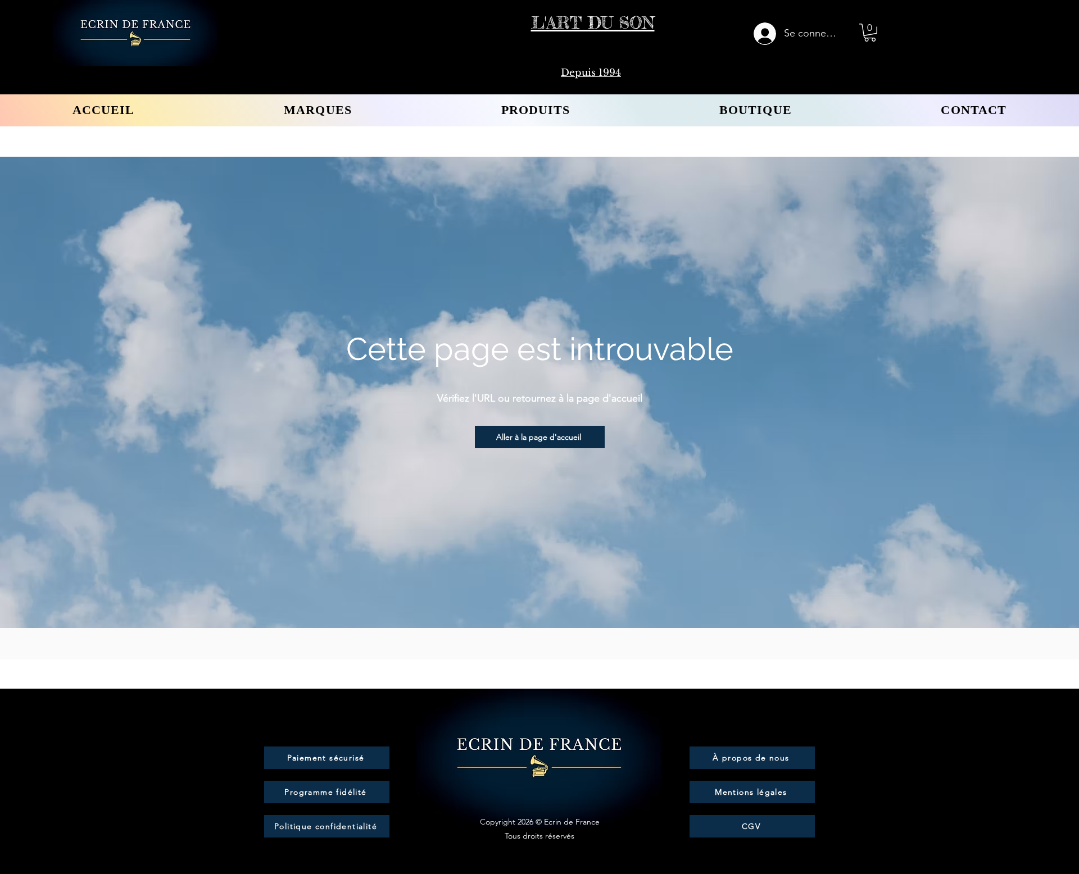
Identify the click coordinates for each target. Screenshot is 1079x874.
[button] (870, 33)
